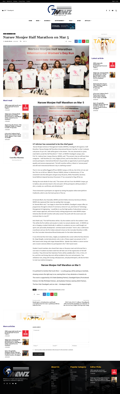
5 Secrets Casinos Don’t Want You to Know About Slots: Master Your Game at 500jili (13, 135)
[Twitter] (109, 11)
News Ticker (9, 33)
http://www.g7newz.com (16, 160)
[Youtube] (113, 11)
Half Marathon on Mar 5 (42, 289)
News (5, 33)
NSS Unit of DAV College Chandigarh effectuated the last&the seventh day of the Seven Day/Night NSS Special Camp (76, 303)
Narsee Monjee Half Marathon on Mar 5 (57, 289)
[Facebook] (106, 11)
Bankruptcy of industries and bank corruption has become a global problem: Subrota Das (46, 303)
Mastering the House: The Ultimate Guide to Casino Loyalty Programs (13, 126)
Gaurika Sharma (8, 41)
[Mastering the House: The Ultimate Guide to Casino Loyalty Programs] (25, 127)
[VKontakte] (13, 384)
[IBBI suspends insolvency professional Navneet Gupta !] (25, 107)
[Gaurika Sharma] (17, 150)
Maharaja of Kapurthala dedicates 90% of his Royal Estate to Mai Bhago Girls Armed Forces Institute (13, 116)
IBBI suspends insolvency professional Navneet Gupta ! (13, 107)
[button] (116, 11)
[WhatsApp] (87, 41)
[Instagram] (7, 384)
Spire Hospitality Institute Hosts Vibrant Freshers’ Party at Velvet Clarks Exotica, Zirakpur (13, 353)
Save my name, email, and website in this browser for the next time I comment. (54, 349)
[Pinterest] (83, 41)
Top (14, 33)
